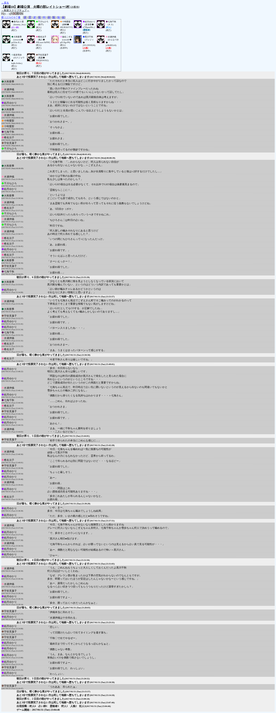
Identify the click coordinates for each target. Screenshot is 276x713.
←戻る (5, 2)
